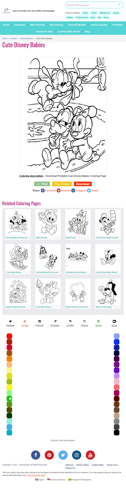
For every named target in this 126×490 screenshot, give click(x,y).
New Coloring (37, 24)
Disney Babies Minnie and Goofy (49, 272)
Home (6, 24)
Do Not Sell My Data (36, 475)
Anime (93, 17)
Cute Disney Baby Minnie (106, 272)
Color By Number (77, 24)
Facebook (50, 190)
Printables (117, 24)
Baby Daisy (71, 238)
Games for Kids (44, 31)
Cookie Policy (98, 465)
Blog (87, 31)
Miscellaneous (105, 13)
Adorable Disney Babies (76, 272)
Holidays (70, 17)
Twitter (94, 190)
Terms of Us (112, 465)
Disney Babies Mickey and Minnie (20, 238)
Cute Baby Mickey (13, 272)
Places (106, 17)
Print (44, 184)
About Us (69, 465)
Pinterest (66, 190)
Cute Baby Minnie (43, 307)
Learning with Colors (69, 31)
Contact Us (70, 468)
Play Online (61, 184)
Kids (99, 17)
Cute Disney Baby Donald (107, 238)
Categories (20, 24)
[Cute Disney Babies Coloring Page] (63, 115)
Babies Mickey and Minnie (77, 307)
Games (85, 13)
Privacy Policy (82, 465)
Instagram (81, 190)
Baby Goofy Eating (104, 307)
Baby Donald (41, 238)
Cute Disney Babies (66, 440)
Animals (116, 13)
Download (82, 184)
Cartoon (94, 13)
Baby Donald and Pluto (16, 307)
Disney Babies (26, 38)
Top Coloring (56, 24)
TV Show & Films (82, 17)
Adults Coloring (99, 24)
